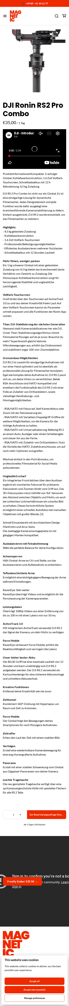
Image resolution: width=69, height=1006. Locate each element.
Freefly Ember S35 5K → (22, 881)
